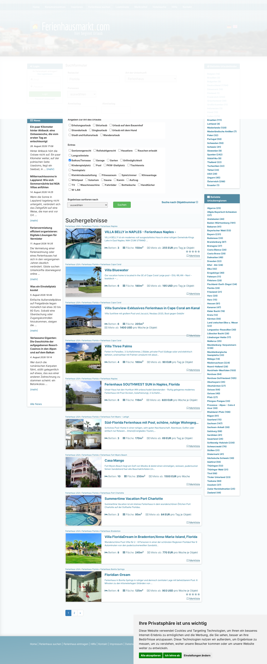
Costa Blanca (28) (216, 249)
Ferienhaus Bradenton (110, 531)
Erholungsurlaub (81, 125)
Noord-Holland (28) (217, 366)
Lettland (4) (213, 123)
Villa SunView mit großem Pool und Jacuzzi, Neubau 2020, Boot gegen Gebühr (144, 313)
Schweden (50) (215, 143)
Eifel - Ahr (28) (215, 265)
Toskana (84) (214, 481)
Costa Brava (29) (216, 253)
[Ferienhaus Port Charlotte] (84, 510)
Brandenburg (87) (216, 242)
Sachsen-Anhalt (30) (218, 427)
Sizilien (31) (213, 450)
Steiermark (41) (215, 454)
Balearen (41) (214, 226)
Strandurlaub (79, 130)
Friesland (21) (214, 291)
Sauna (108, 180)
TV (73, 184)
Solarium (93, 180)
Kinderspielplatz (81, 165)
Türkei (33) (213, 170)
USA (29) (212, 173)
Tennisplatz (78, 170)
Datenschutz (132, 643)
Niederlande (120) (216, 127)
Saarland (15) (214, 419)
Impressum (116, 643)
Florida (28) (213, 288)
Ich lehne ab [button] (172, 655)
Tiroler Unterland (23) (218, 477)
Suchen (122, 204)
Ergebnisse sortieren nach (83, 199)
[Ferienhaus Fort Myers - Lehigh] (84, 434)
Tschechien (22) (215, 166)
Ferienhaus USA (72, 226)
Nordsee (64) (214, 374)
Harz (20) (212, 295)
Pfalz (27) (212, 397)
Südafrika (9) (214, 158)
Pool (98, 165)
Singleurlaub (99, 130)
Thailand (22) (214, 162)
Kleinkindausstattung (84, 175)
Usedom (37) (214, 484)
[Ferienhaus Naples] (84, 243)
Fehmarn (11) (214, 276)
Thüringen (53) (215, 465)
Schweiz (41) (214, 147)
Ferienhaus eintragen (76, 643)
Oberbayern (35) (216, 382)
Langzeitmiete (80, 155)
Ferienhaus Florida (90, 226)
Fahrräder (110, 184)
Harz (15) (212, 299)
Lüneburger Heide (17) (219, 337)
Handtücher (147, 184)
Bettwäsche (128, 184)
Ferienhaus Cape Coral (110, 264)
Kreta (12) (212, 315)
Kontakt (102, 643)
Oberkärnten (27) (216, 385)
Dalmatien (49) (215, 257)
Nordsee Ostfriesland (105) (221, 378)
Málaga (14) (213, 359)
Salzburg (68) (214, 431)
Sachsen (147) (215, 423)
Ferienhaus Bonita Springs (112, 569)
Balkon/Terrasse (81, 160)
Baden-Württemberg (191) (221, 222)
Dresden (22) (214, 261)
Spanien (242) (215, 154)
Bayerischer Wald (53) (219, 230)
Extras (71, 144)
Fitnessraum (108, 175)
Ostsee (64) (213, 389)
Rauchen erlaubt (147, 150)
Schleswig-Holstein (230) (221, 442)
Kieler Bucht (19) (216, 311)
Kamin (120, 180)
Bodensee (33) (215, 238)
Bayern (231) (214, 234)
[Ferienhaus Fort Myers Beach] (84, 472)
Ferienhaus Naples (109, 226)
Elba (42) (212, 268)
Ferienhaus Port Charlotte (112, 493)
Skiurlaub (101, 125)
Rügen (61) (213, 415)
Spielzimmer (129, 175)
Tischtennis (137, 165)
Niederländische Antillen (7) (222, 131)
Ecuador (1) (213, 185)
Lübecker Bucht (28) (218, 333)
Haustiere (127, 150)
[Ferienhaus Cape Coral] (84, 282)
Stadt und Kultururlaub (84, 135)
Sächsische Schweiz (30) (220, 458)
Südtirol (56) (214, 462)
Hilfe (93, 643)
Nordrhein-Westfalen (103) (221, 370)
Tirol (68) (212, 473)
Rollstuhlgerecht (106, 150)
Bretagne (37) (214, 246)
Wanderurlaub (111, 135)
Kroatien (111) (214, 120)
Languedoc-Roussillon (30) (221, 329)
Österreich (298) (216, 181)
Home (33, 643)
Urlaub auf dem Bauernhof (127, 125)
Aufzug (133, 180)
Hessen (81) (213, 303)
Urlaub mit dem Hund (124, 130)
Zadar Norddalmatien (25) (221, 488)
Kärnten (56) (214, 318)
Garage (100, 160)
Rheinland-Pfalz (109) (218, 412)
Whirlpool (77, 180)
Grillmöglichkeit (132, 160)
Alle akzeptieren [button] (151, 655)
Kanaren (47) (214, 307)
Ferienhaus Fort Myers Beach (113, 455)
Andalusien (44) (215, 219)
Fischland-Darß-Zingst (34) (222, 284)
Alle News (36, 403)
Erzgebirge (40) (215, 272)
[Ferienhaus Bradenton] (84, 548)
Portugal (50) (214, 139)
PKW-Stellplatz (115, 165)
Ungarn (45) (213, 177)
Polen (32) (212, 135)
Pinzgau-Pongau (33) (218, 401)
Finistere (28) (214, 280)
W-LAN (75, 189)
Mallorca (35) (214, 341)
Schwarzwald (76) (217, 446)
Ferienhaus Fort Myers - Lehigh (114, 417)
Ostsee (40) (213, 393)
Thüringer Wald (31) (217, 469)
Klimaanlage (149, 175)
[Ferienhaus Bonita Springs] (84, 586)
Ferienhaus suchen (50, 643)
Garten (113, 160)
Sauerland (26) (215, 438)
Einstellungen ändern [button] (197, 655)
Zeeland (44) (214, 492)
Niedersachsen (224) (218, 362)
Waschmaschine (90, 184)
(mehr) (50, 169)
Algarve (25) (214, 208)
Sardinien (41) (214, 435)
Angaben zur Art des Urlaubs (84, 119)
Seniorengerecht (81, 150)
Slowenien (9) (214, 150)
